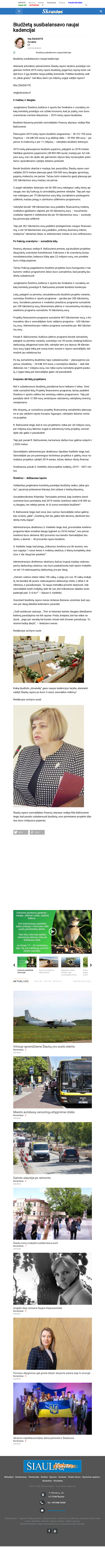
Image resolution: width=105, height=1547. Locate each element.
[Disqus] (52, 873)
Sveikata (62, 1477)
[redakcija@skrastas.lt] (29, 44)
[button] (20, 832)
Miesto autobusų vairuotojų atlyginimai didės (44, 1112)
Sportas (53, 1477)
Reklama (41, 3)
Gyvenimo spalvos (91, 1477)
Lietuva (47, 981)
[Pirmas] (52, 11)
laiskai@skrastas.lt (56, 1510)
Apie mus (32, 3)
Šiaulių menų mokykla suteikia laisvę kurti (35, 1243)
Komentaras (21, 1477)
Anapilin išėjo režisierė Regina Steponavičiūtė (37, 1308)
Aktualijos (9, 1477)
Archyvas (62, 3)
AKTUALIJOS (21, 981)
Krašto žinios (74, 1477)
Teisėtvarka (33, 1477)
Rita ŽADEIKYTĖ (35, 39)
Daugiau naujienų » (82, 981)
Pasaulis (57, 981)
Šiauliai (38, 981)
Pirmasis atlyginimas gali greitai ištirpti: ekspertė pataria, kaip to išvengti (51, 1373)
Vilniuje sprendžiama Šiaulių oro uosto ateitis (44, 1046)
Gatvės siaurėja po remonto (32, 1178)
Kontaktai (58, 1481)
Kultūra (44, 1477)
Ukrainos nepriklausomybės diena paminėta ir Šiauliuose (43, 1438)
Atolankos (47, 1481)
